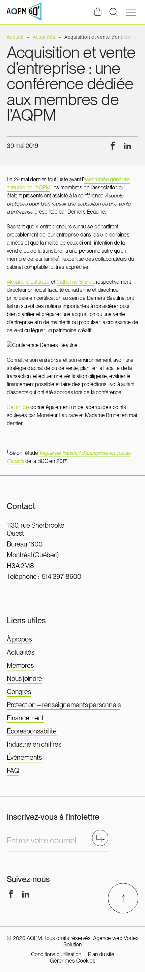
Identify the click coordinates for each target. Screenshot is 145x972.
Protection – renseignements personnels (63, 705)
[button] (131, 12)
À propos (19, 639)
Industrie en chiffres (34, 744)
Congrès (19, 692)
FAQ (13, 770)
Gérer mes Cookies (72, 961)
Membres (20, 665)
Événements (24, 757)
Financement (25, 718)
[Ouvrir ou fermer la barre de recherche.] (113, 12)
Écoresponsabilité (32, 731)
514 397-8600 (61, 576)
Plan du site (101, 954)
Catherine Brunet (75, 282)
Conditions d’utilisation (56, 954)
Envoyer (102, 837)
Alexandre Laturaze (28, 282)
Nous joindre (24, 679)
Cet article (18, 407)
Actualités (20, 652)
